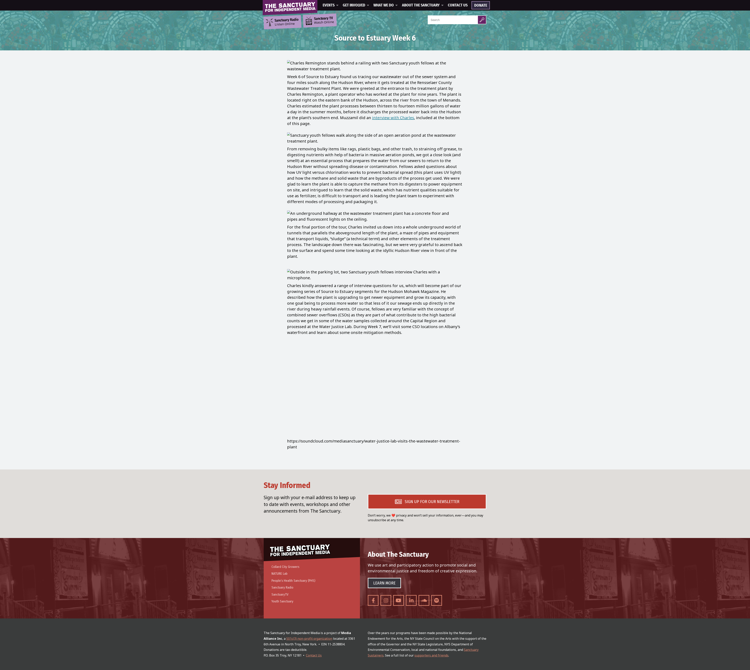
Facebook (373, 600)
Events (329, 5)
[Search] (482, 19)
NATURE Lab (279, 574)
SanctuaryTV (279, 594)
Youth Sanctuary (282, 601)
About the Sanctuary (421, 5)
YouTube (398, 600)
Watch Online (324, 20)
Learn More (384, 583)
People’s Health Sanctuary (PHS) (293, 581)
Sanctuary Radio (282, 587)
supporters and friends (431, 655)
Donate (480, 5)
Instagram (385, 600)
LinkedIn (411, 600)
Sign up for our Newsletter (432, 501)
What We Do (383, 5)
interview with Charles (393, 117)
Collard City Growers (285, 567)
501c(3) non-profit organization (309, 638)
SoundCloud (424, 600)
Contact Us (458, 5)
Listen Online (286, 22)
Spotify (436, 600)
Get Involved (354, 5)
